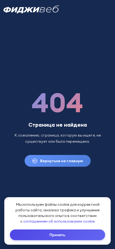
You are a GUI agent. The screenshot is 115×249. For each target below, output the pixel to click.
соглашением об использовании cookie (59, 221)
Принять (57, 235)
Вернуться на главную (61, 160)
